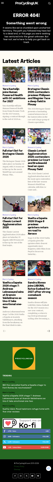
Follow (46, 436)
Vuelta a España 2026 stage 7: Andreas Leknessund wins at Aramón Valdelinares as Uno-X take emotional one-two (13, 295)
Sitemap (17, 469)
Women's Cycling (9, 86)
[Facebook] (15, 476)
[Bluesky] (38, 476)
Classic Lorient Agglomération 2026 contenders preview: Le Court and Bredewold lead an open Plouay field (39, 160)
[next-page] (48, 331)
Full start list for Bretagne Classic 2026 (13, 154)
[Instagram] (21, 476)
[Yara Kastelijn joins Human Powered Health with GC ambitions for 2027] (14, 74)
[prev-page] (5, 331)
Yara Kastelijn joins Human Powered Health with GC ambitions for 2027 (14, 95)
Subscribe (45, 447)
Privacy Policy (19, 466)
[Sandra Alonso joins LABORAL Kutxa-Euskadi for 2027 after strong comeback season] (39, 268)
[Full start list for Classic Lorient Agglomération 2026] (14, 204)
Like (47, 431)
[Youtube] (32, 476)
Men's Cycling (33, 86)
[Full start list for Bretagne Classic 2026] (14, 136)
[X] (26, 476)
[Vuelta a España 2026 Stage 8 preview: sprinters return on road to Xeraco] (39, 204)
